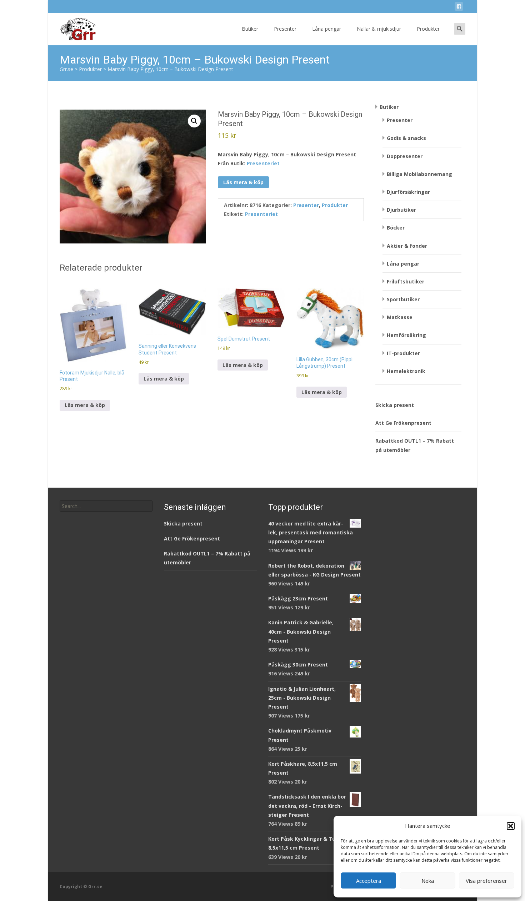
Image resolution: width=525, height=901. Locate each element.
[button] (510, 826)
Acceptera (368, 880)
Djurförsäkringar (408, 191)
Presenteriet (263, 163)
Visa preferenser (486, 880)
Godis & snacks (406, 138)
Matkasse (399, 317)
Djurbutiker (401, 209)
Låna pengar (326, 28)
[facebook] (459, 7)
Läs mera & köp (243, 182)
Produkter (428, 28)
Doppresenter (404, 156)
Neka (427, 880)
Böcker (396, 227)
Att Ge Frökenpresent (403, 422)
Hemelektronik (406, 371)
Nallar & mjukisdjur (379, 28)
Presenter (285, 28)
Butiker (250, 28)
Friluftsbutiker (405, 281)
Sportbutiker (403, 299)
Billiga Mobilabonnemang (419, 174)
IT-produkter (403, 353)
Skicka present (394, 405)
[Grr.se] (72, 27)
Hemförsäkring (406, 335)
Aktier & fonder (407, 245)
